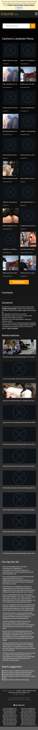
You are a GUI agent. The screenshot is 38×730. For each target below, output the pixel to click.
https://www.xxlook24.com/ (9, 725)
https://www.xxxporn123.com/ (9, 722)
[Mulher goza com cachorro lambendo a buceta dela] (10, 270)
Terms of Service (27, 691)
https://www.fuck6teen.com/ (28, 711)
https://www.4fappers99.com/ (10, 710)
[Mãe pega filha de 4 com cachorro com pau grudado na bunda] (10, 81)
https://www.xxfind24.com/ (9, 723)
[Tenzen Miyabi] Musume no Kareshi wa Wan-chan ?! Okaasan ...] (28, 104)
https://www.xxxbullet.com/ (9, 719)
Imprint (19, 691)
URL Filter (19, 692)
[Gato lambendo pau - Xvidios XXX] (28, 199)
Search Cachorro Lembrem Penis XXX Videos (17, 672)
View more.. (19, 282)
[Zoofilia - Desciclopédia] (28, 128)
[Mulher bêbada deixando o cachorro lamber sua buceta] (10, 175)
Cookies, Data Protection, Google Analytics (21, 5)
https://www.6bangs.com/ (9, 711)
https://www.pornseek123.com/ (28, 712)
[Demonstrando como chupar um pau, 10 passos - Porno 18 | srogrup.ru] (10, 152)
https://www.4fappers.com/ (9, 708)
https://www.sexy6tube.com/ (28, 710)
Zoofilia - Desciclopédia (27, 131)
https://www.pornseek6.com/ (28, 714)
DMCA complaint (13, 328)
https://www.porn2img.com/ (28, 720)
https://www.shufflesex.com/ (10, 716)
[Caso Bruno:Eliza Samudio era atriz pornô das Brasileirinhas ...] (28, 246)
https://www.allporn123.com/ (28, 716)
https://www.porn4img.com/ (28, 723)
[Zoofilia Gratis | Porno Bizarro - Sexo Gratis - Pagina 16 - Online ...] (10, 104)
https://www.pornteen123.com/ (28, 715)
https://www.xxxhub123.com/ (10, 720)
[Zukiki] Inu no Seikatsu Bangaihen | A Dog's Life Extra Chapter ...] (10, 246)
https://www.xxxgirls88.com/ (28, 708)
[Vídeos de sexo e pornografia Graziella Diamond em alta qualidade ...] (28, 152)
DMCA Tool (26, 692)
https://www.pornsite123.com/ (9, 715)
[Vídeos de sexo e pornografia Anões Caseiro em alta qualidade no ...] (28, 270)
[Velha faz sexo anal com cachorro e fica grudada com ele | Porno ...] (10, 199)
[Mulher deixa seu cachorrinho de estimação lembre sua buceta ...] (10, 57)
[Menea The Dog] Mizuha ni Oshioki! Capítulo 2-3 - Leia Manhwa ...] (28, 57)
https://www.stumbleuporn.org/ (28, 725)
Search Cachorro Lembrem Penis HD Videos (17, 674)
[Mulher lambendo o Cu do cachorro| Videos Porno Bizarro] (10, 222)
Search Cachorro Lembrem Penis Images (16, 680)
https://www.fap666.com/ (10, 714)
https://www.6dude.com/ (10, 712)
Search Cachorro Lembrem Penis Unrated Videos (18, 671)
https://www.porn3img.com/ (28, 722)
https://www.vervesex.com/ (10, 718)
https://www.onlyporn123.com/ (28, 718)
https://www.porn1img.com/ (28, 719)
